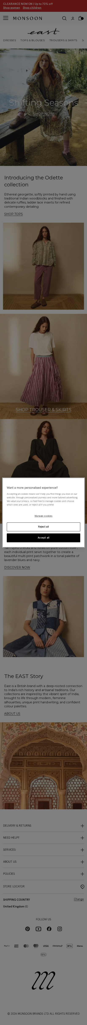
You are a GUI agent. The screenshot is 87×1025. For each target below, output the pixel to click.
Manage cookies (44, 516)
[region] (43, 512)
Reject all (43, 527)
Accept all (43, 538)
